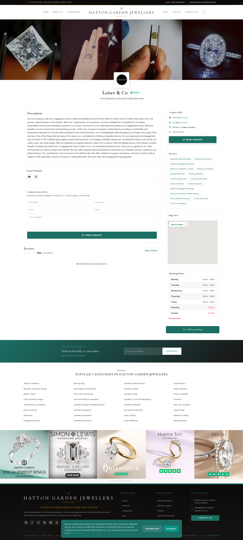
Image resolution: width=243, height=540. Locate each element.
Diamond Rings (30, 410)
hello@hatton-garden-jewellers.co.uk (204, 509)
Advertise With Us (164, 501)
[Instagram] (38, 522)
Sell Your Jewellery (178, 203)
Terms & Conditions (31, 535)
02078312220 (178, 132)
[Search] (203, 12)
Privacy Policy (47, 535)
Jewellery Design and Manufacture (89, 404)
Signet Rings (179, 410)
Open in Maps (177, 224)
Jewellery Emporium (82, 410)
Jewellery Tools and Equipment (137, 399)
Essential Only (152, 528)
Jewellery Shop (130, 394)
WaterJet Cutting (181, 415)
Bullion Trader (30, 394)
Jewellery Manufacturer (134, 383)
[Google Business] (57, 522)
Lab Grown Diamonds (133, 410)
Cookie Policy (60, 535)
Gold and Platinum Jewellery (86, 399)
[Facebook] (26, 522)
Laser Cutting (130, 415)
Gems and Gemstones (83, 394)
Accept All (171, 528)
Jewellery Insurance (83, 420)
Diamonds (28, 415)
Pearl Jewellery (180, 389)
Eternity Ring (79, 383)
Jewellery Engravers (83, 415)
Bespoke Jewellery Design (35, 389)
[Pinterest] (44, 522)
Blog (165, 12)
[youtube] (29, 176)
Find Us (177, 12)
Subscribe (172, 351)
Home (46, 12)
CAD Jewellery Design (33, 399)
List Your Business (175, 2)
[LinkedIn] (50, 522)
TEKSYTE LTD (214, 535)
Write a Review (151, 251)
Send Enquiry (93, 235)
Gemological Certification (85, 389)
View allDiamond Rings (192, 329)
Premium (177, 399)
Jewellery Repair (131, 389)
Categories (73, 12)
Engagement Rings (32, 420)
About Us (58, 12)
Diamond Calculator (165, 516)
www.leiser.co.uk (179, 117)
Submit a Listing (163, 506)
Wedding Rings (180, 420)
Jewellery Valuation (132, 404)
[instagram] (36, 176)
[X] (32, 522)
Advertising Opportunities (202, 2)
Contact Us (191, 12)
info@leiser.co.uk (179, 122)
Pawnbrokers (179, 383)
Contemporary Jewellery (34, 404)
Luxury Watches (131, 420)
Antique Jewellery (31, 383)
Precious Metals (181, 394)
